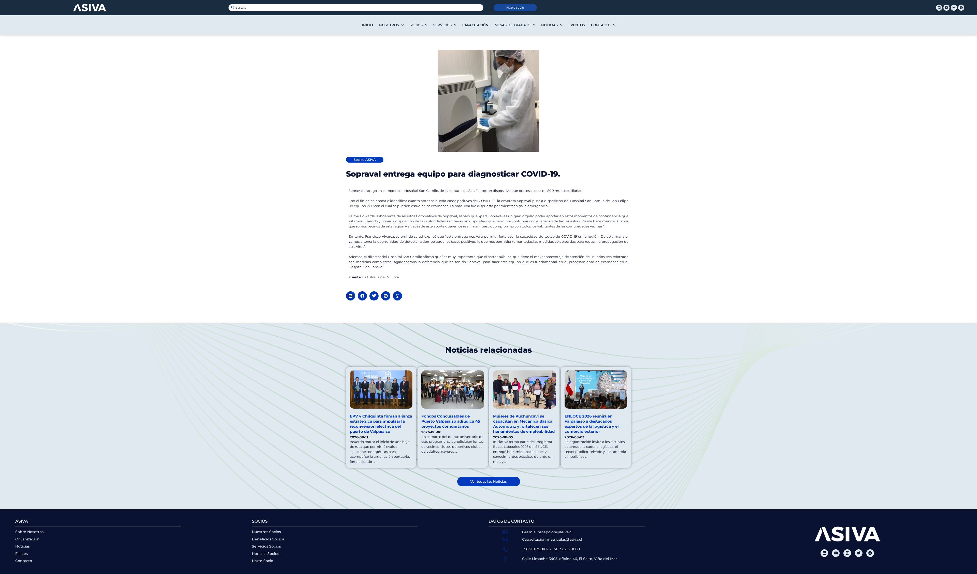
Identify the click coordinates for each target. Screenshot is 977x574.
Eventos (576, 25)
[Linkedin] (939, 8)
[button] (350, 295)
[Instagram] (954, 8)
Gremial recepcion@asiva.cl (547, 532)
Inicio (367, 25)
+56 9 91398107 (535, 549)
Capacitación (475, 25)
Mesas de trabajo (512, 25)
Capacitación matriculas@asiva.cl (552, 539)
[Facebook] (961, 8)
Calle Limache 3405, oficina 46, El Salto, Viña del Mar (569, 558)
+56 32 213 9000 (566, 549)
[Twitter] (859, 553)
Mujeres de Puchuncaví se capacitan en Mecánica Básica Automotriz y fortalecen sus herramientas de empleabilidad (524, 424)
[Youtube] (946, 8)
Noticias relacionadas (488, 350)
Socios (416, 25)
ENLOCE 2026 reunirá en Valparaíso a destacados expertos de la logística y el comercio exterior (592, 424)
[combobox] (355, 7)
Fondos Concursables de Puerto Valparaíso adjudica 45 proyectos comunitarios (450, 421)
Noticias (549, 25)
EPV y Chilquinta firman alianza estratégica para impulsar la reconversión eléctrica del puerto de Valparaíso (381, 424)
